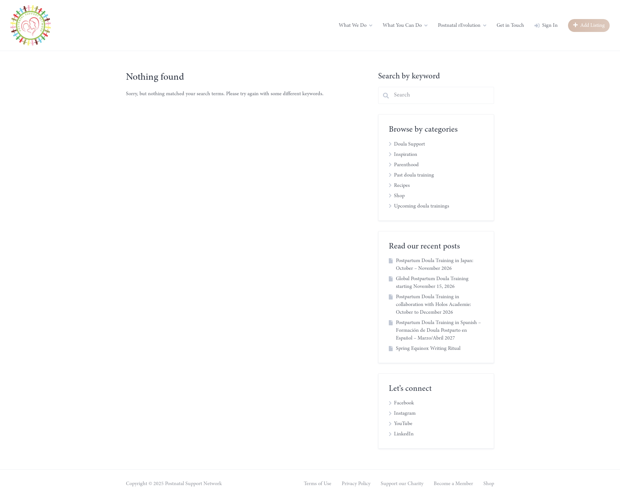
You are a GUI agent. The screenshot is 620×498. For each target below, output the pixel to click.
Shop (399, 195)
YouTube (403, 423)
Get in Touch (510, 25)
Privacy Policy (356, 483)
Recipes (402, 185)
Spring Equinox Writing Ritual (428, 348)
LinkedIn (404, 434)
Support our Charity (402, 483)
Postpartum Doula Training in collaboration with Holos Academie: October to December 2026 (433, 304)
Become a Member (453, 483)
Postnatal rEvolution (459, 25)
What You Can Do (402, 25)
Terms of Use (317, 483)
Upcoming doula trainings (421, 206)
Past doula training (414, 175)
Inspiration (405, 154)
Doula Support (409, 144)
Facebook (404, 403)
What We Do (353, 25)
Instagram (405, 413)
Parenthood (406, 165)
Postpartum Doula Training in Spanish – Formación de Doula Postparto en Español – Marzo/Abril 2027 (438, 330)
